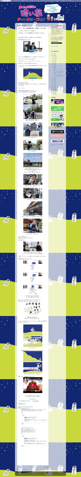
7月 (54, 64)
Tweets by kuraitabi (54, 46)
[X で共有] (35, 401)
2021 (53, 84)
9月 (54, 61)
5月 (54, 67)
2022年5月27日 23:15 (28, 427)
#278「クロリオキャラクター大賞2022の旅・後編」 (58, 76)
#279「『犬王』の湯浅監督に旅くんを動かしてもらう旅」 (58, 72)
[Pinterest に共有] (37, 401)
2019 (53, 87)
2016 (53, 92)
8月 (54, 63)
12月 (54, 56)
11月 (54, 58)
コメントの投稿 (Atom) (23, 469)
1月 (54, 82)
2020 (53, 86)
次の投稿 (19, 467)
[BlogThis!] (34, 401)
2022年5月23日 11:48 (28, 406)
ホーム (33, 467)
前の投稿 (46, 467)
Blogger (48, 474)
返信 (22, 412)
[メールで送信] (33, 401)
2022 (53, 55)
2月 (54, 81)
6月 (54, 66)
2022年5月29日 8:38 (32, 438)
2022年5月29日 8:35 (32, 417)
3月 (54, 79)
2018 (53, 89)
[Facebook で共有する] (36, 401)
